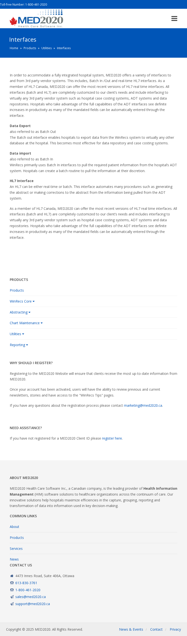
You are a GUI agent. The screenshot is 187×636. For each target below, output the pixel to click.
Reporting (17, 344)
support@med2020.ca (32, 603)
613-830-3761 (26, 583)
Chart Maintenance (25, 323)
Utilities (46, 48)
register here (112, 438)
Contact (156, 629)
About (14, 526)
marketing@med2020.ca (143, 405)
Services (16, 548)
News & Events (131, 629)
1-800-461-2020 (36, 4)
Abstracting (19, 312)
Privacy (175, 629)
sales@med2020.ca (30, 596)
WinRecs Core (21, 301)
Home (14, 48)
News (14, 559)
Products (30, 48)
